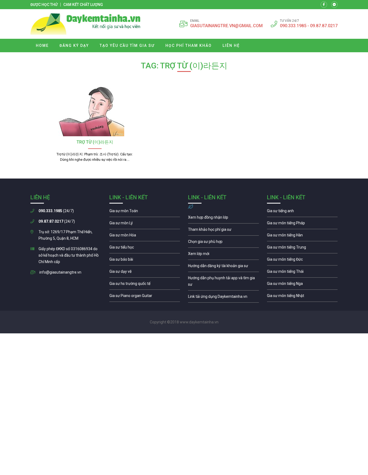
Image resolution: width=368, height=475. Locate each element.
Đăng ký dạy (74, 45)
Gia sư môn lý (144, 224)
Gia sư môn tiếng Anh (302, 212)
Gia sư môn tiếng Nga (223, 297)
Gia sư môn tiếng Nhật (302, 297)
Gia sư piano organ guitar (144, 297)
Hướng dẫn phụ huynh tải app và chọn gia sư (223, 282)
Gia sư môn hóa (144, 236)
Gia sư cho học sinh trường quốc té (144, 284)
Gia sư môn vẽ (144, 272)
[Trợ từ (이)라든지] (94, 110)
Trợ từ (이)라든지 (95, 142)
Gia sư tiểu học (144, 248)
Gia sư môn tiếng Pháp (302, 224)
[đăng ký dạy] (85, 24)
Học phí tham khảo (188, 45)
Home (42, 45)
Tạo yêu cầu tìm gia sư (127, 45)
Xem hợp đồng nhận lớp (223, 218)
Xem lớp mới (223, 255)
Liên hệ (231, 45)
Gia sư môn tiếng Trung (302, 248)
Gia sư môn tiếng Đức (302, 260)
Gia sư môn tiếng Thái (302, 272)
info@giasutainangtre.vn (60, 272)
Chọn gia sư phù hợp (223, 242)
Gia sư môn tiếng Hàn (302, 236)
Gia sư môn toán (144, 212)
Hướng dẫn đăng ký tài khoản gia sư (223, 267)
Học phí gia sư (223, 230)
